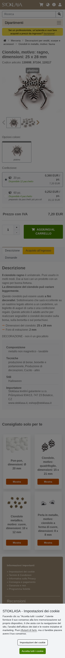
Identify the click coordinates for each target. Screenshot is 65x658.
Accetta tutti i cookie (33, 651)
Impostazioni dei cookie (32, 642)
